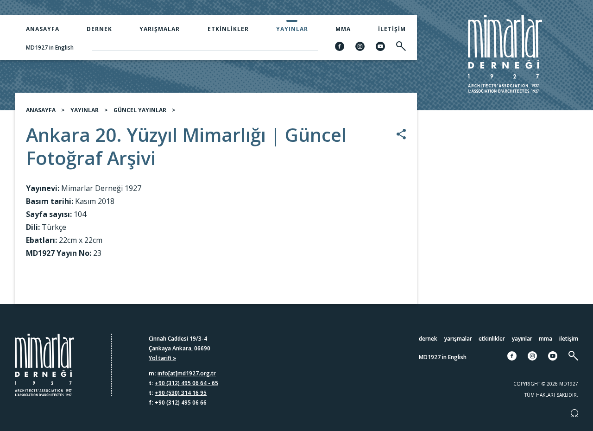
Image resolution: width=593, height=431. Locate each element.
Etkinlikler (228, 29)
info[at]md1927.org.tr (187, 373)
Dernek (99, 29)
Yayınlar (292, 29)
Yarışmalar (159, 29)
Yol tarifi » (162, 358)
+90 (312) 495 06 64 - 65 (186, 383)
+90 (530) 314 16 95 (181, 393)
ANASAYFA (41, 110)
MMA (343, 29)
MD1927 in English (50, 47)
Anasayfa (42, 29)
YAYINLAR (84, 110)
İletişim (392, 29)
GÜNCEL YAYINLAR (140, 110)
